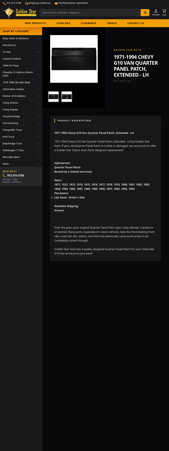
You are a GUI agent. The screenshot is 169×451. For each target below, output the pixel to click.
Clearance (89, 23)
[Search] (145, 12)
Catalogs (63, 23)
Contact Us (135, 23)
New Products (35, 23)
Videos (112, 23)
